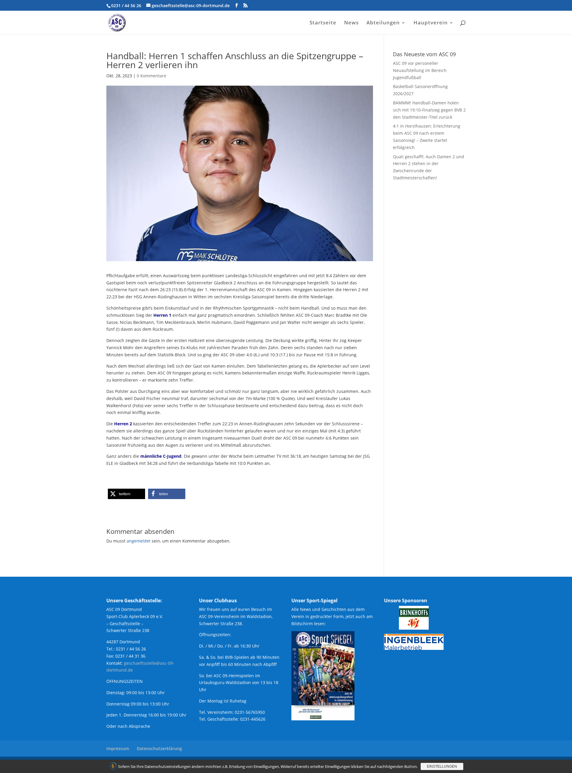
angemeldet (138, 541)
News (351, 23)
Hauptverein (431, 23)
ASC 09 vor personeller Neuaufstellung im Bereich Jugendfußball (420, 70)
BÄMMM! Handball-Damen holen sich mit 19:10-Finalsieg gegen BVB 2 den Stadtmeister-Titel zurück (429, 110)
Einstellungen (442, 766)
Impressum (117, 748)
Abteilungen (383, 23)
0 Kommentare (151, 76)
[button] (126, 494)
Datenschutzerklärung (159, 748)
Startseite (323, 23)
